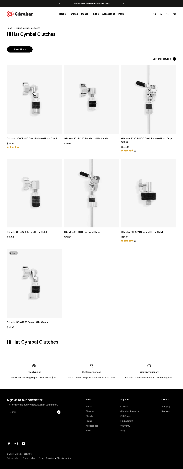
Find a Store (126, 420)
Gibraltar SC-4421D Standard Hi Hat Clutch (86, 138)
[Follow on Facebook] (9, 443)
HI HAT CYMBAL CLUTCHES (28, 28)
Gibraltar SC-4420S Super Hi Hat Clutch (27, 322)
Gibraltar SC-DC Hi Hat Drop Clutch (82, 232)
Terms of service (46, 458)
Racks (62, 13)
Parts (121, 13)
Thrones (73, 13)
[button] (13, 147)
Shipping (165, 406)
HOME (9, 28)
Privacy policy (29, 458)
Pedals (95, 13)
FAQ (122, 430)
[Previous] (59, 3)
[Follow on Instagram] (16, 443)
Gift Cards (125, 416)
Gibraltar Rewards (129, 411)
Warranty (125, 425)
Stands (84, 13)
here (112, 377)
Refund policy (13, 458)
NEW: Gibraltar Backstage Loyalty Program (92, 3)
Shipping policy (64, 458)
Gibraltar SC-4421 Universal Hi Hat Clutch (142, 232)
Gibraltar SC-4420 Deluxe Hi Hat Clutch (27, 232)
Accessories (108, 13)
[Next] (123, 3)
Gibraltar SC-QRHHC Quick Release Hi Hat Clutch (32, 138)
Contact (124, 406)
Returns (165, 411)
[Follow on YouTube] (23, 443)
